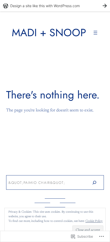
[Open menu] (95, 33)
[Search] (94, 182)
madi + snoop (49, 32)
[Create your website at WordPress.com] (55, 5)
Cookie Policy (94, 221)
